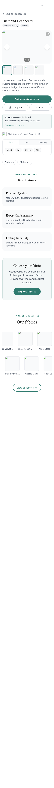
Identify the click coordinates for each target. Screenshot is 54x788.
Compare (17, 107)
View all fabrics (25, 387)
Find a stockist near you (27, 99)
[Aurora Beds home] (15, 5)
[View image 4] (39, 70)
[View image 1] (7, 70)
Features (9, 162)
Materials (24, 162)
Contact (40, 107)
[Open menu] (49, 5)
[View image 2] (18, 70)
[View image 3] (29, 70)
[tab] (11, 142)
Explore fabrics (27, 291)
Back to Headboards (16, 13)
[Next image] (47, 47)
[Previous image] (7, 47)
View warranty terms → (14, 125)
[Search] (42, 5)
